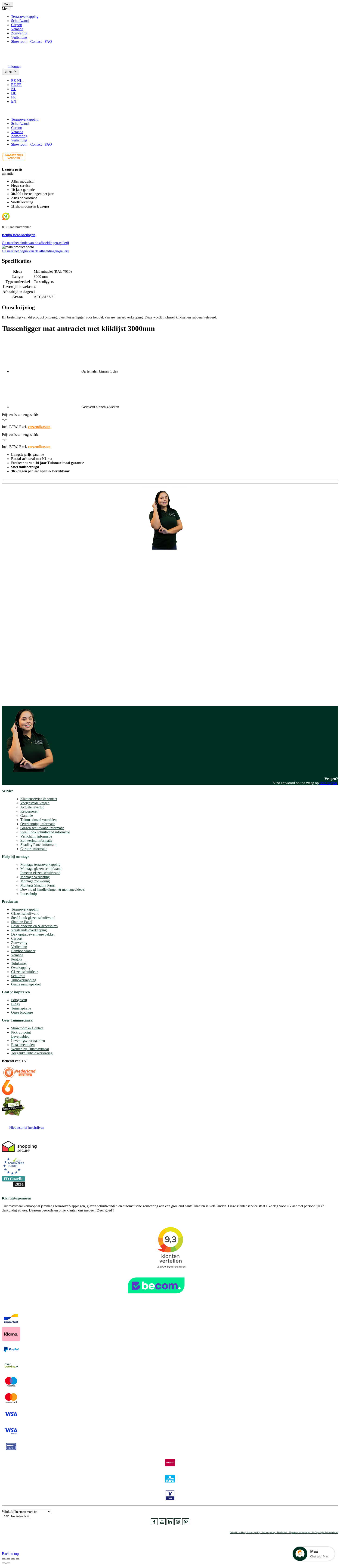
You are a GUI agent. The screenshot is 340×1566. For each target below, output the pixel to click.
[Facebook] (154, 1524)
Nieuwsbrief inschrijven (26, 1127)
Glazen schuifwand (25, 913)
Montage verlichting (35, 877)
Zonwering (19, 33)
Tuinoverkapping (23, 980)
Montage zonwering (35, 881)
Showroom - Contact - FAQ (31, 41)
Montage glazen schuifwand (41, 869)
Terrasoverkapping (24, 16)
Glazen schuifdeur (24, 972)
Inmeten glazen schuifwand (40, 873)
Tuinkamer (19, 963)
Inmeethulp (28, 894)
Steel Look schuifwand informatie (45, 832)
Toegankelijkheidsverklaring (32, 1053)
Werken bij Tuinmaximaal (30, 1049)
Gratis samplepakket (26, 984)
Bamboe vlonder (23, 951)
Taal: (6, 1516)
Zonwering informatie (36, 840)
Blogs (15, 1004)
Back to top (10, 1554)
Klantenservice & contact (38, 799)
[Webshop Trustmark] (170, 1296)
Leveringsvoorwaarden (28, 1041)
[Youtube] (162, 1524)
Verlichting (19, 37)
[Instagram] (177, 1524)
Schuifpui (18, 976)
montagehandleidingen (33, 694)
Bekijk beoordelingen (18, 235)
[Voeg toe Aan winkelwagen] (4, 111)
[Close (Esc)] (4, 1559)
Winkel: (7, 1512)
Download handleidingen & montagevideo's (52, 889)
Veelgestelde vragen (34, 803)
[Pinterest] (185, 1524)
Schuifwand (20, 21)
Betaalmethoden (23, 1045)
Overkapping (20, 968)
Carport (16, 25)
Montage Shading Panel (37, 885)
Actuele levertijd (32, 807)
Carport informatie (33, 849)
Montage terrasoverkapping (40, 864)
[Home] (13, 60)
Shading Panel (21, 922)
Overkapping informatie (37, 824)
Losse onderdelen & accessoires (34, 926)
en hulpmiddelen (14, 698)
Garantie (26, 815)
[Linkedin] (170, 1524)
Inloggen (14, 66)
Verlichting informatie (36, 836)
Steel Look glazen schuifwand (33, 918)
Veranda (17, 29)
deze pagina (328, 783)
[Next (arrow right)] (8, 1563)
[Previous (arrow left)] (4, 1563)
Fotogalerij (19, 1000)
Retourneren (29, 811)
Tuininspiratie (21, 1008)
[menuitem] (19, 81)
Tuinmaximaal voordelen (38, 820)
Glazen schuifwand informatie (42, 828)
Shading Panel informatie (38, 845)
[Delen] (8, 1559)
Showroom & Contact (27, 1028)
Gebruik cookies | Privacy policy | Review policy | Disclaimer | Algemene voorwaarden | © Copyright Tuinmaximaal (284, 1532)
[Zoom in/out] (17, 1559)
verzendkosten (39, 427)
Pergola (16, 959)
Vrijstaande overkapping (29, 930)
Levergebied (20, 1036)
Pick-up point (21, 1032)
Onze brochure (22, 1012)
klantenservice (21, 646)
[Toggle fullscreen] (13, 1559)
